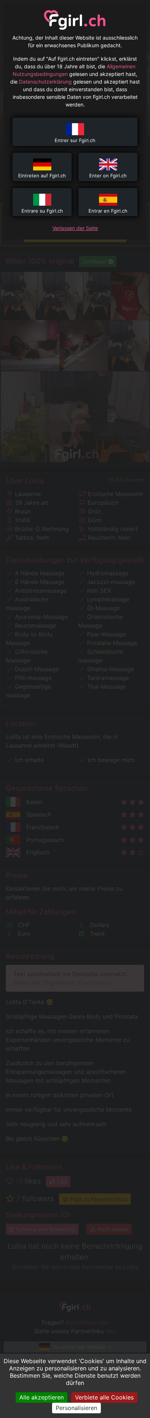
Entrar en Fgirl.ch (107, 211)
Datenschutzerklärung (45, 81)
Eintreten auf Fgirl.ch (42, 175)
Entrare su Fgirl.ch (42, 211)
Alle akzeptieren (41, 1397)
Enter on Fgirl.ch (108, 175)
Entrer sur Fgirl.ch (75, 140)
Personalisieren (76, 1407)
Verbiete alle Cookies (104, 1397)
